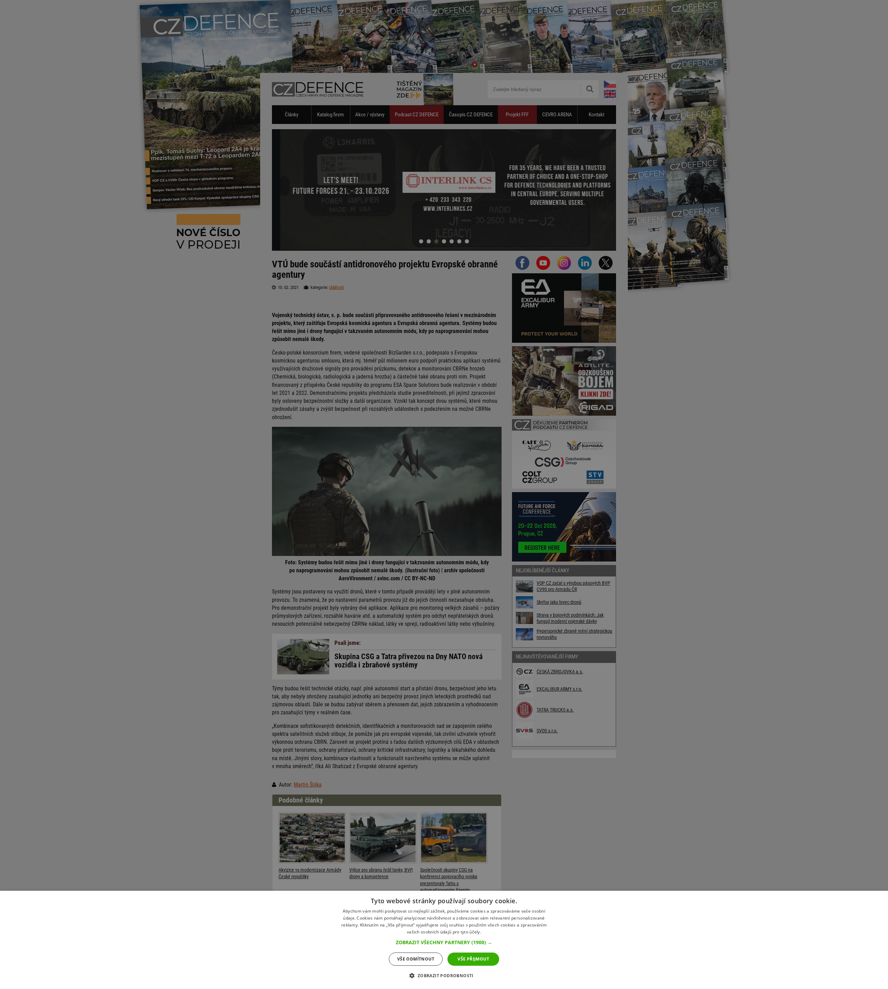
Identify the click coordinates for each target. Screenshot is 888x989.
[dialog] (444, 940)
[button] (444, 942)
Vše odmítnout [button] (415, 959)
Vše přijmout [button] (473, 959)
